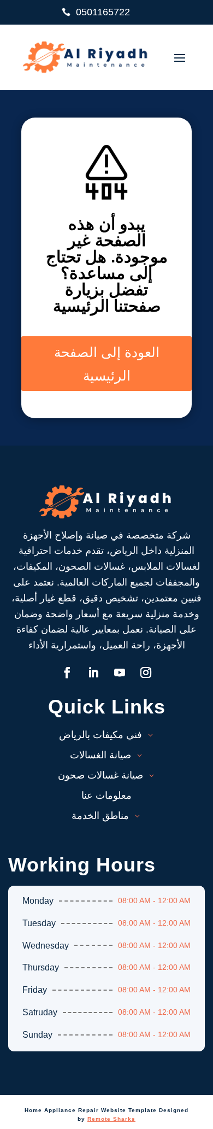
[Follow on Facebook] (67, 672)
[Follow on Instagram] (146, 672)
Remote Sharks (111, 1119)
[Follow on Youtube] (120, 672)
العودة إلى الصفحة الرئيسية (106, 363)
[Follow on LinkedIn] (93, 672)
